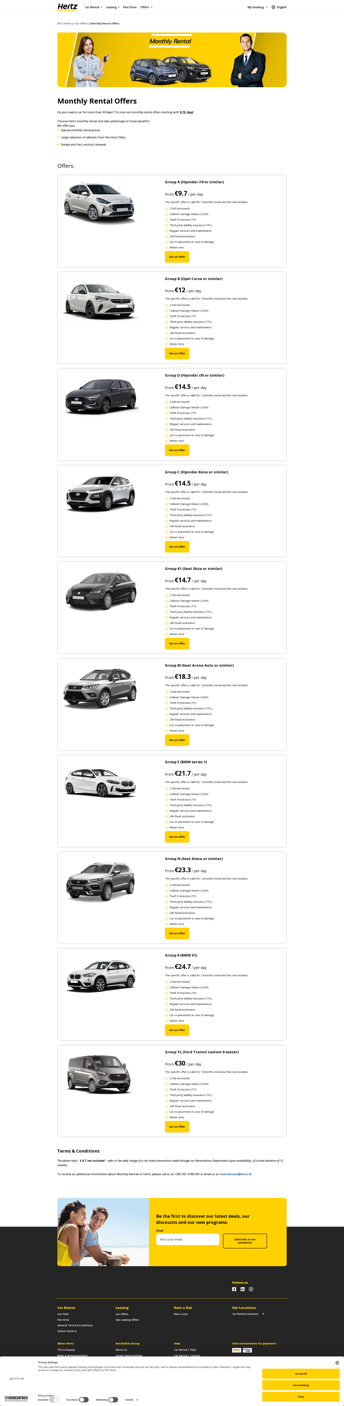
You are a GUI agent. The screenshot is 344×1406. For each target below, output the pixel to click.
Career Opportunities (129, 1355)
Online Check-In (67, 1331)
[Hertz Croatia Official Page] (234, 1289)
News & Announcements (72, 1355)
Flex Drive (130, 7)
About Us (121, 1349)
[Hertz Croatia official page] (243, 1289)
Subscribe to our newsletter (244, 1241)
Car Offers (122, 1314)
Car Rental (92, 7)
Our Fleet (63, 1314)
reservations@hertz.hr (235, 1174)
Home (67, 23)
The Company (66, 1349)
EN (59, 23)
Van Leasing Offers (127, 1319)
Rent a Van (181, 1314)
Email (159, 1230)
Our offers (81, 23)
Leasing (111, 7)
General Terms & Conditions (75, 1325)
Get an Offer (177, 256)
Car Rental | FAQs (185, 1349)
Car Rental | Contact (187, 1355)
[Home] (67, 7)
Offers (144, 7)
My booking (256, 7)
